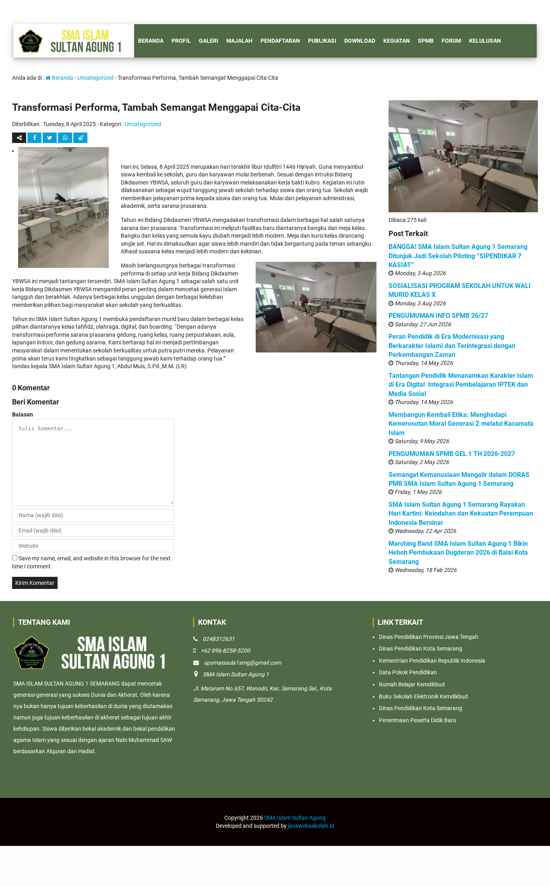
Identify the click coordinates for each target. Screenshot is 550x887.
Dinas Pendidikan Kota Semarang (420, 648)
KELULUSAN (485, 40)
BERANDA (150, 40)
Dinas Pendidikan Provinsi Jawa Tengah (428, 637)
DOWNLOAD (359, 40)
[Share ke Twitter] (50, 138)
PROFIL (181, 40)
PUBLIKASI (322, 40)
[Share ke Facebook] (35, 138)
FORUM (451, 40)
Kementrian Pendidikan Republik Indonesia (432, 660)
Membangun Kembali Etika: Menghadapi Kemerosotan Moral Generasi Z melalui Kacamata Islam (461, 424)
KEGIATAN (396, 40)
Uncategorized (95, 78)
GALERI (208, 40)
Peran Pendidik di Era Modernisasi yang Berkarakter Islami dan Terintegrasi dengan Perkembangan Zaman (452, 346)
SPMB (426, 40)
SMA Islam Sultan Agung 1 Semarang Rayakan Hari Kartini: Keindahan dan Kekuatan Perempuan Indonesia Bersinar (461, 513)
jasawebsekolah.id (311, 826)
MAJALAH (239, 40)
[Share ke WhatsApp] (65, 138)
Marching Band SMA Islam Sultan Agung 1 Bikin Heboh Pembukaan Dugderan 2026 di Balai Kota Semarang (458, 553)
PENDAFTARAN (280, 40)
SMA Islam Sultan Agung (295, 817)
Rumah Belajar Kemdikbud (412, 684)
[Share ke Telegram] (80, 138)
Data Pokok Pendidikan (408, 672)
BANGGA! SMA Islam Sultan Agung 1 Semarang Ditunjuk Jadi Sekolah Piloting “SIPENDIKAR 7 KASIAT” (458, 256)
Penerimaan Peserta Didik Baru (417, 720)
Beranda (62, 78)
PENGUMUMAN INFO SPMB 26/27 (438, 315)
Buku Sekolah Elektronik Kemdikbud (423, 696)
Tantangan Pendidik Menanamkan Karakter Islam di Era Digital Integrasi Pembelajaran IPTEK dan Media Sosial (461, 385)
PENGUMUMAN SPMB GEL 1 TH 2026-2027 (452, 454)
